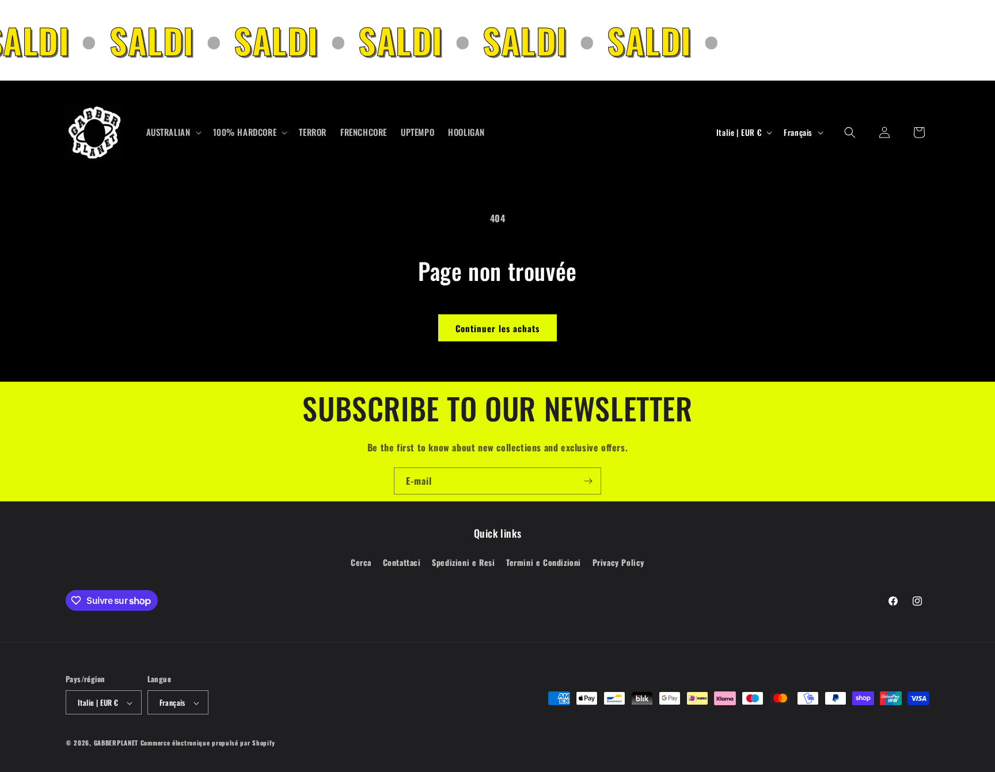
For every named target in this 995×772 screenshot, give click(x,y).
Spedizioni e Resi (463, 562)
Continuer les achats (497, 328)
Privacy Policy (618, 562)
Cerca (361, 562)
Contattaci (402, 562)
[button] (172, 132)
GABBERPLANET (116, 743)
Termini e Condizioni (543, 562)
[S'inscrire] (588, 481)
